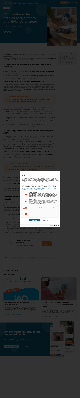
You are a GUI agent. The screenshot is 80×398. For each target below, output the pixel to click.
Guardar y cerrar (40, 222)
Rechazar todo (45, 220)
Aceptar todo (34, 220)
